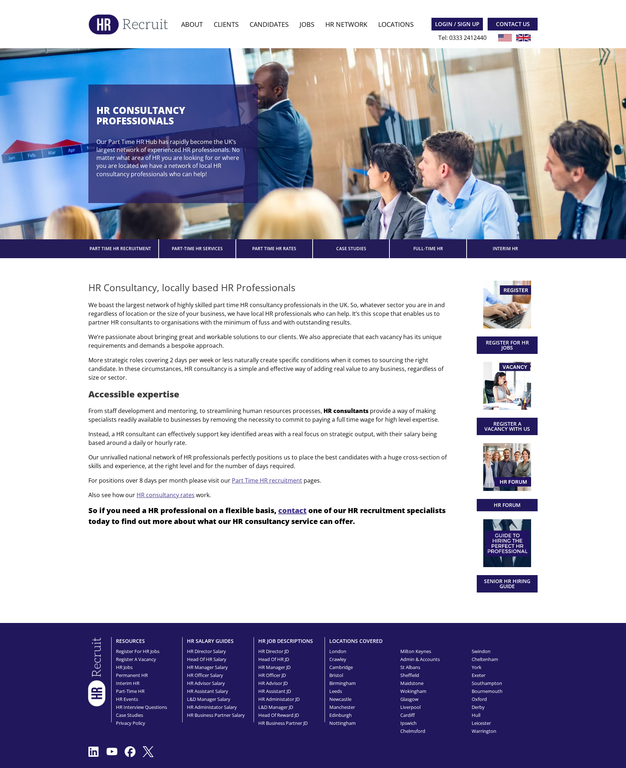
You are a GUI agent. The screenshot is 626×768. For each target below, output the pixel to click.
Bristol (336, 675)
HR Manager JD (274, 667)
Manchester (342, 707)
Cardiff (407, 715)
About (192, 24)
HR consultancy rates (166, 495)
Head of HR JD (273, 659)
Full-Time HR (428, 248)
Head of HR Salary (206, 659)
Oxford (479, 699)
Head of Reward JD (278, 715)
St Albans (410, 667)
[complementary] (96, 671)
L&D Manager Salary (208, 699)
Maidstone (411, 683)
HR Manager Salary (207, 667)
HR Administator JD (279, 699)
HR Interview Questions (141, 707)
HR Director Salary (206, 651)
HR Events (127, 699)
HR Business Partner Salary (216, 715)
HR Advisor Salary (206, 683)
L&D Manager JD (275, 707)
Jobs (307, 24)
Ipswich (408, 723)
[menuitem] (192, 24)
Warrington (484, 731)
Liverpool (410, 707)
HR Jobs (124, 667)
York (476, 667)
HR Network (346, 24)
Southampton (487, 683)
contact (292, 510)
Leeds (335, 691)
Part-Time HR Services (197, 248)
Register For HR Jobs (137, 651)
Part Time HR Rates (274, 248)
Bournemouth (487, 691)
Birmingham (342, 683)
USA (505, 37)
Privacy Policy (130, 723)
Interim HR (505, 248)
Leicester (481, 723)
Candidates (269, 24)
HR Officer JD (272, 675)
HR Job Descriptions (285, 640)
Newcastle (340, 699)
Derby (478, 707)
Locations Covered (356, 640)
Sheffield (409, 675)
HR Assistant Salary (207, 691)
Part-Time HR (130, 691)
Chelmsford (412, 731)
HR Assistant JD (274, 691)
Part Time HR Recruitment (120, 248)
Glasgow (409, 699)
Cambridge (341, 667)
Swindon (481, 651)
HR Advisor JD (273, 683)
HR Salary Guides (210, 640)
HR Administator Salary (212, 707)
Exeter (478, 675)
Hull (476, 715)
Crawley (337, 659)
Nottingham (342, 723)
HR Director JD (273, 651)
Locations (396, 24)
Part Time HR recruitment (267, 480)
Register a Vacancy (136, 659)
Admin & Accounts (420, 659)
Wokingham (413, 691)
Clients (226, 24)
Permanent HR (132, 675)
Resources (130, 640)
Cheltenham (485, 659)
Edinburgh (340, 715)
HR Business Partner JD (283, 723)
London (337, 651)
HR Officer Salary (205, 675)
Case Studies (351, 248)
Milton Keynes (415, 651)
